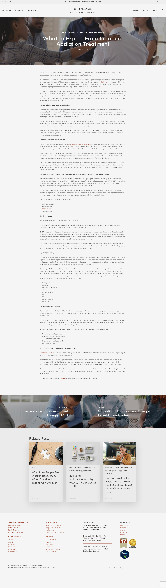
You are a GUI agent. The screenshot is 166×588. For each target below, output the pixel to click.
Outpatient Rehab (14, 528)
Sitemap (123, 528)
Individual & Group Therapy (55, 532)
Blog (64, 33)
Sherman (123, 535)
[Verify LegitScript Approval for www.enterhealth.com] (124, 559)
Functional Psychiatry (15, 532)
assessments (85, 96)
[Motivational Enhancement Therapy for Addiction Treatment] (124, 411)
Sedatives (11, 547)
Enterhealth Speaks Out (84, 468)
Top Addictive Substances (80, 471)
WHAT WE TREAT (14, 537)
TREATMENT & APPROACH (18, 522)
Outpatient (49, 544)
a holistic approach (104, 82)
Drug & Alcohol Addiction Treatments (86, 33)
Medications (50, 530)
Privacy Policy (125, 525)
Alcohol (10, 540)
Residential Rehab (14, 525)
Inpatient (49, 542)
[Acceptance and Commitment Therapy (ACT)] (41, 411)
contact (63, 378)
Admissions (49, 547)
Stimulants (11, 549)
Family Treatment (14, 530)
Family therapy (47, 209)
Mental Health (13, 551)
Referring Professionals (53, 549)
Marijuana (11, 544)
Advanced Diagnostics (53, 525)
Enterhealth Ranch (46, 353)
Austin (122, 530)
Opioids (10, 542)
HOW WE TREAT (52, 522)
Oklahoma (123, 532)
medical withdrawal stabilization (80, 144)
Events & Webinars (52, 551)
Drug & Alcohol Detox (53, 528)
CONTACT (49, 537)
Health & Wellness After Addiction (116, 472)
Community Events (52, 554)
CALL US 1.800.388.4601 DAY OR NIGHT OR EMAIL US (83, 2)
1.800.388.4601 (53, 540)
